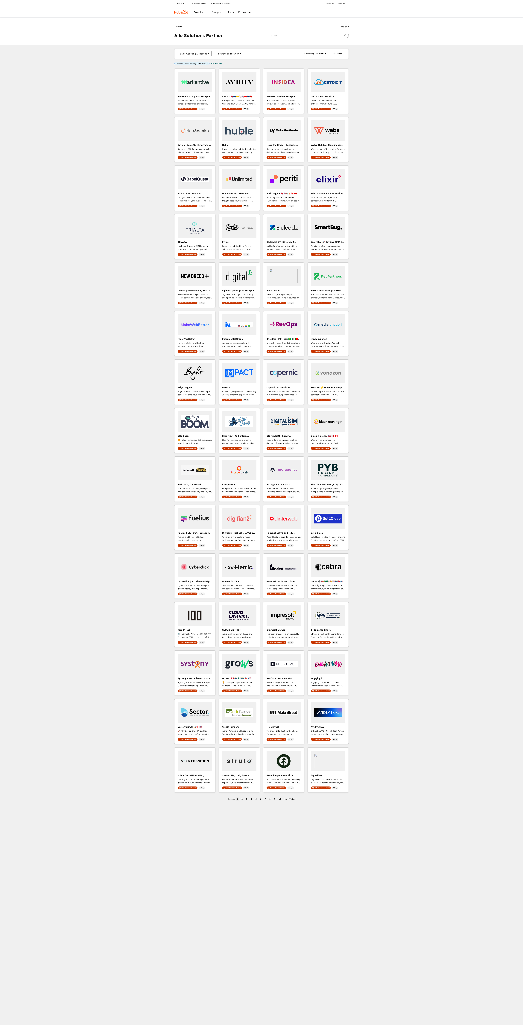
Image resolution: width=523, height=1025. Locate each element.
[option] (193, 53)
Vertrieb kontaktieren (221, 3)
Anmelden (330, 3)
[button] (344, 26)
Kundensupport (200, 3)
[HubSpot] (181, 12)
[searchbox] (308, 35)
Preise (231, 12)
